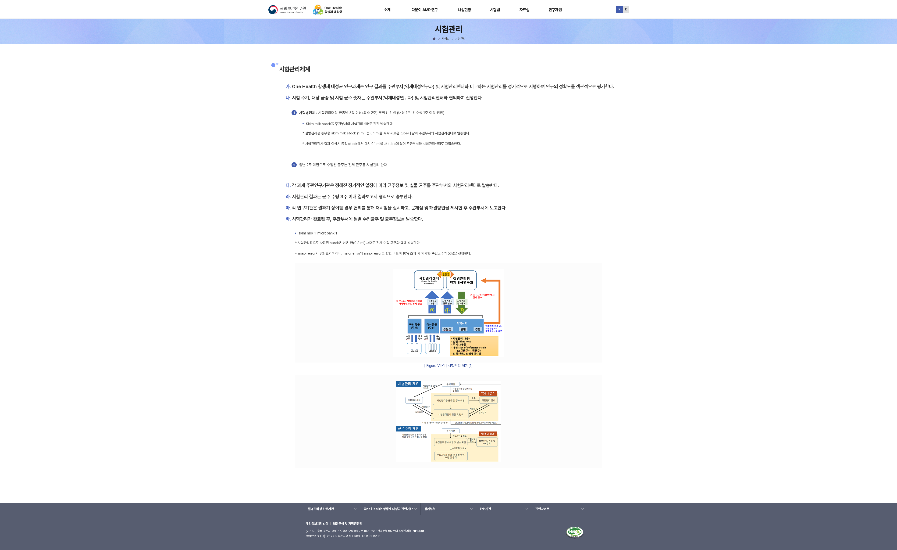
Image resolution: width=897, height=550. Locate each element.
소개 (387, 9)
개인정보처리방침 (317, 523)
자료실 (524, 9)
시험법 (495, 9)
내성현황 (464, 9)
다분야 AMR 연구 (425, 9)
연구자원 (555, 9)
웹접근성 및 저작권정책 (347, 523)
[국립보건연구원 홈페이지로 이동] (290, 12)
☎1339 (418, 531)
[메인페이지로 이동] (327, 12)
